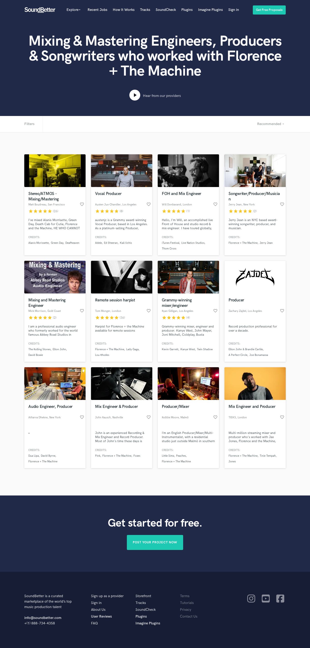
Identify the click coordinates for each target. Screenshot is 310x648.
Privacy (185, 610)
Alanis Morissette (38, 243)
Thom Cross (169, 248)
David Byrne (48, 456)
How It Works (124, 10)
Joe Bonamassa (258, 355)
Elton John (59, 349)
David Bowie (35, 355)
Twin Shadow (205, 349)
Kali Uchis (126, 243)
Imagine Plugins (210, 10)
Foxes (136, 456)
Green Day (57, 243)
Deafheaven (72, 243)
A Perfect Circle (238, 355)
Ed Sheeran (111, 243)
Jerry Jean (266, 243)
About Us (98, 610)
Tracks (145, 10)
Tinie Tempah (268, 456)
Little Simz (168, 456)
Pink (97, 456)
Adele (98, 243)
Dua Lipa (33, 456)
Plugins (187, 10)
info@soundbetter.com (42, 618)
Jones (232, 461)
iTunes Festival (170, 243)
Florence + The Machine (243, 243)
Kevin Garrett (170, 349)
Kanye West (187, 349)
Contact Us (188, 616)
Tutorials (187, 603)
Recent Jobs (97, 10)
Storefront (143, 596)
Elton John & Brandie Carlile (246, 349)
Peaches (181, 456)
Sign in (233, 10)
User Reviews (101, 616)
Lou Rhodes (102, 355)
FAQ (94, 623)
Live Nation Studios (192, 243)
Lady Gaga (132, 349)
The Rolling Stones (39, 349)
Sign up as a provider (107, 596)
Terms (184, 596)
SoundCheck (166, 10)
